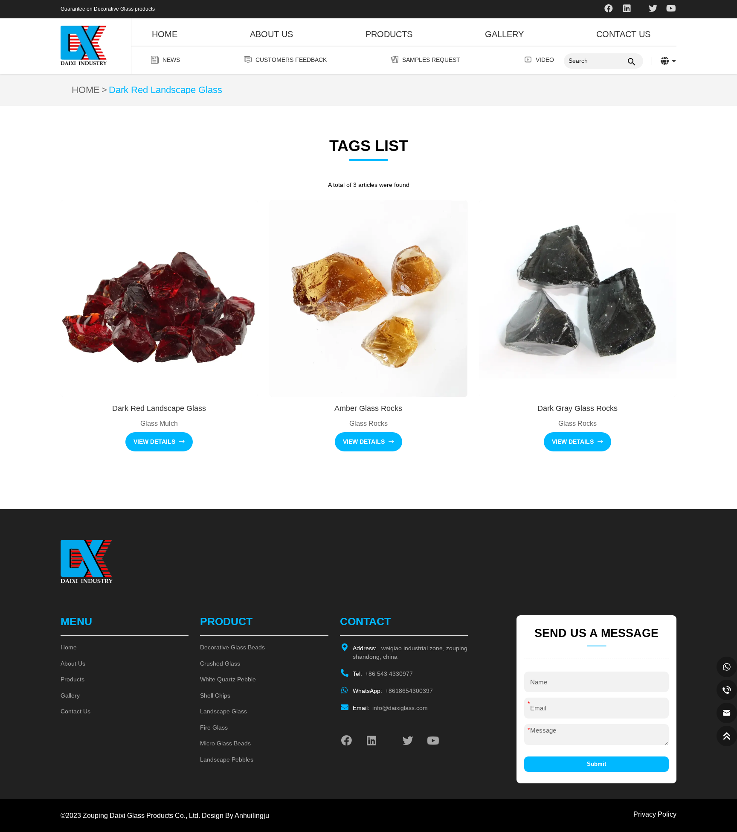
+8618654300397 (393, 690)
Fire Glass (214, 727)
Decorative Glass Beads (232, 647)
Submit (596, 764)
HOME (86, 90)
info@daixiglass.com (390, 707)
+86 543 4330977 (383, 673)
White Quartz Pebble (228, 679)
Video (545, 59)
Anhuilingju (252, 815)
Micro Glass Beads (225, 743)
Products (389, 34)
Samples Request (431, 59)
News (171, 59)
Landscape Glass (223, 711)
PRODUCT (226, 621)
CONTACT (365, 621)
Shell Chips (215, 695)
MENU (76, 621)
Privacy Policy (654, 814)
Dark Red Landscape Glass (165, 90)
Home (164, 34)
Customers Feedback (291, 59)
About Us (271, 34)
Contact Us (623, 34)
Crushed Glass (220, 663)
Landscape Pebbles (226, 759)
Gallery (504, 34)
